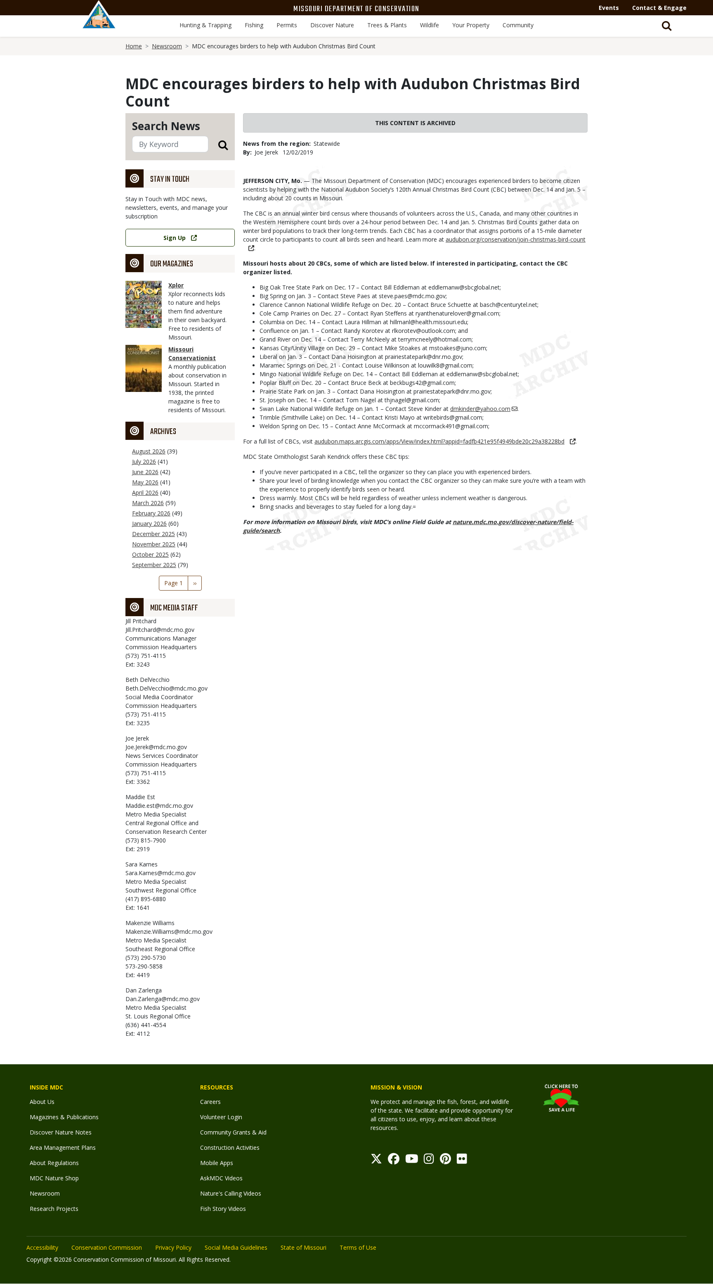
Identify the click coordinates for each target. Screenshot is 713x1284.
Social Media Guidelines (236, 1247)
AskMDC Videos (221, 1178)
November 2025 (153, 544)
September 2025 (154, 565)
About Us (42, 1102)
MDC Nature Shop (54, 1178)
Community (518, 25)
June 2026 (145, 472)
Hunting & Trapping (205, 25)
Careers (210, 1102)
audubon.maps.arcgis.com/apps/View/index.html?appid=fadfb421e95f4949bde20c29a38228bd (439, 441)
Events (609, 8)
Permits (286, 25)
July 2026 (144, 461)
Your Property (470, 25)
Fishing (254, 25)
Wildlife (429, 25)
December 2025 (153, 534)
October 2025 (150, 554)
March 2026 (148, 503)
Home (133, 46)
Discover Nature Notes (61, 1132)
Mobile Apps (216, 1163)
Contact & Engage (659, 8)
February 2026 (151, 513)
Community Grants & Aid (233, 1132)
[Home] (99, 23)
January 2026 (149, 523)
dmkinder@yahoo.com (480, 409)
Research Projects (54, 1209)
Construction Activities (230, 1147)
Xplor (176, 285)
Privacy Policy (173, 1247)
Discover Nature (332, 25)
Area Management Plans (63, 1147)
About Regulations (54, 1163)
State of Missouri (303, 1247)
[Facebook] (393, 1161)
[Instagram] (429, 1161)
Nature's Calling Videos (230, 1193)
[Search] (218, 145)
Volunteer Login (221, 1117)
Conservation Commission (106, 1247)
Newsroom (167, 46)
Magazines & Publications (64, 1117)
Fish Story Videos (223, 1209)
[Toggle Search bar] (666, 26)
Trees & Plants (387, 25)
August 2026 (148, 451)
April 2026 (145, 492)
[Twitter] (376, 1161)
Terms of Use (358, 1247)
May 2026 (145, 482)
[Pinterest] (445, 1161)
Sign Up (174, 238)
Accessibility (42, 1247)
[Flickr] (462, 1161)
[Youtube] (411, 1161)
